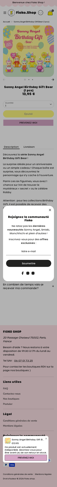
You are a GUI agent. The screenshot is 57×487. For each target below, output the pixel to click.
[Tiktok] (33, 273)
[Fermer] (50, 209)
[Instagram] (28, 273)
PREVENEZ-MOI (26, 457)
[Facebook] (22, 273)
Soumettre (28, 263)
